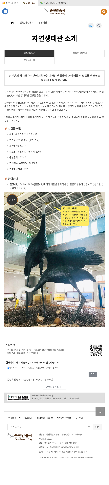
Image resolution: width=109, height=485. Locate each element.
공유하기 (91, 25)
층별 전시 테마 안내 (80, 53)
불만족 (41, 367)
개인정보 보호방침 (64, 418)
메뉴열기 (5, 11)
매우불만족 (53, 367)
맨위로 (100, 411)
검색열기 (104, 12)
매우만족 (13, 367)
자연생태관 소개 (29, 53)
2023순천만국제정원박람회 (55, 2)
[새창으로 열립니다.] (54, 386)
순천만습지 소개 (14, 418)
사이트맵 (79, 418)
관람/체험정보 (26, 22)
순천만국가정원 (12, 2)
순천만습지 (30, 2)
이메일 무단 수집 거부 (44, 418)
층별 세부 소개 (29, 60)
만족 (23, 367)
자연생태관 (41, 22)
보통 (32, 367)
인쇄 (99, 25)
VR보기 (12, 200)
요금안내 (28, 418)
